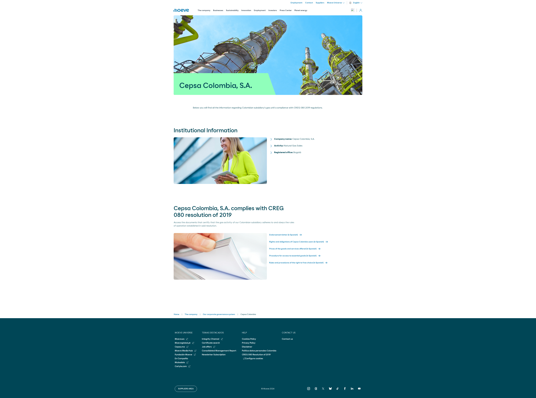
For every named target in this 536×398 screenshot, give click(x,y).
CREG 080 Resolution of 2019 (256, 355)
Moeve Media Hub (184, 351)
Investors (272, 10)
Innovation (246, 10)
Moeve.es (180, 339)
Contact (309, 3)
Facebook (345, 390)
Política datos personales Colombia (259, 351)
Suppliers (320, 3)
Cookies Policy (249, 339)
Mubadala (180, 362)
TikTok (338, 390)
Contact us (287, 339)
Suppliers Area (186, 389)
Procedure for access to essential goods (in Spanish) (295, 256)
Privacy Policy (248, 343)
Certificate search (211, 343)
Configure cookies (254, 359)
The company (204, 10)
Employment (260, 10)
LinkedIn (352, 390)
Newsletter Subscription (214, 355)
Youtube (359, 390)
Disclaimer (247, 347)
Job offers (207, 347)
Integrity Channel (211, 339)
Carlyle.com (181, 366)
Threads (316, 390)
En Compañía (181, 359)
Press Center (286, 10)
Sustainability (232, 10)
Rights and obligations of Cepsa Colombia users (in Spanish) (298, 242)
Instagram (309, 390)
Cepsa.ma (180, 347)
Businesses (218, 10)
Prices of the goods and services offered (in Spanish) (295, 249)
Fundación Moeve (184, 355)
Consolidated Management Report (219, 351)
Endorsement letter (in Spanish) (285, 235)
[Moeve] (181, 10)
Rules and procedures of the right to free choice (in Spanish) (298, 263)
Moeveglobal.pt (183, 343)
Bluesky (330, 390)
